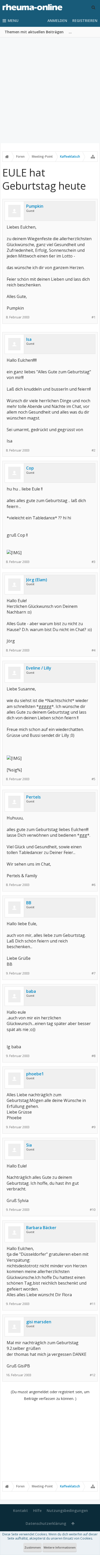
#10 (92, 1209)
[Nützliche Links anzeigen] (92, 157)
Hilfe (37, 1510)
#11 (92, 1304)
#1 (93, 317)
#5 (93, 779)
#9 (93, 1127)
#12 (92, 1375)
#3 (93, 562)
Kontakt (20, 1510)
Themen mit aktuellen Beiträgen (34, 31)
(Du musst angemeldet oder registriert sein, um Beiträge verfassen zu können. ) (50, 1395)
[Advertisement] (50, 90)
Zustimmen (32, 1547)
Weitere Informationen (60, 1547)
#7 (93, 973)
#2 (93, 450)
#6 (93, 885)
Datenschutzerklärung (46, 1523)
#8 (93, 1056)
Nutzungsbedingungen (67, 1510)
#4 (93, 650)
